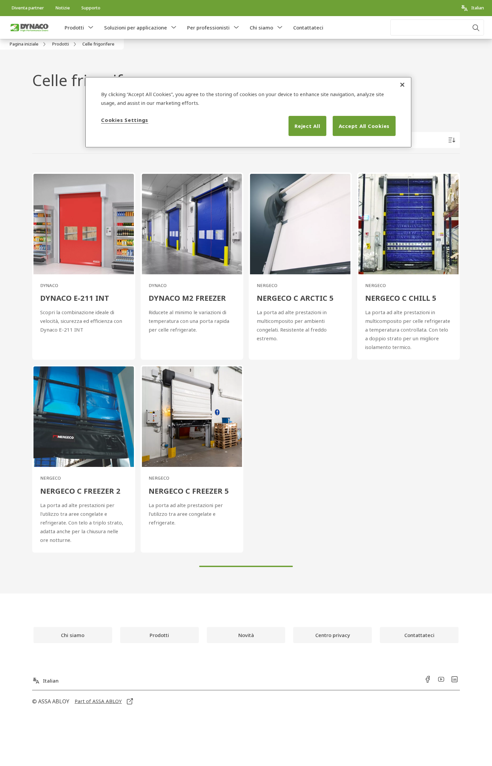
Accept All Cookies (364, 126)
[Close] (402, 84)
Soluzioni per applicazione (135, 27)
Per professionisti (208, 27)
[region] (248, 112)
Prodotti (74, 27)
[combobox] (437, 27)
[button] (91, 27)
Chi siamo (261, 27)
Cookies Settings (124, 120)
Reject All (307, 126)
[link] (27, 8)
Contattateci (308, 27)
